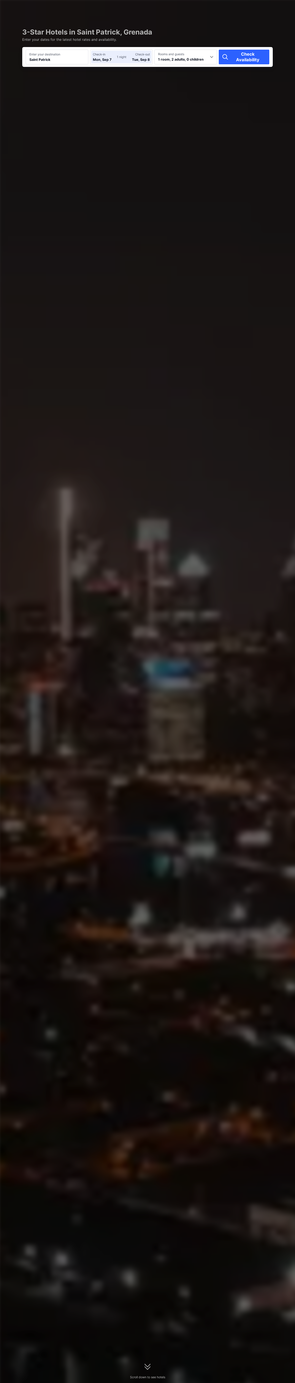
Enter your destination (44, 54)
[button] (258, 7)
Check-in (99, 54)
